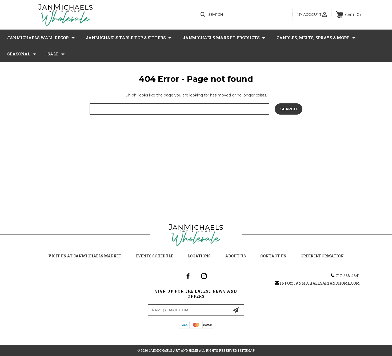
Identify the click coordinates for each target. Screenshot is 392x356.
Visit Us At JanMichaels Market (84, 255)
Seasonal (18, 53)
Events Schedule (154, 255)
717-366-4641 (348, 275)
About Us (235, 255)
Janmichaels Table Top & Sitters (126, 37)
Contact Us (273, 255)
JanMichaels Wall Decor (38, 37)
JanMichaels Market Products (221, 37)
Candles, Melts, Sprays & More (313, 37)
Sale (53, 53)
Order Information (322, 255)
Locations (199, 255)
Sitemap (247, 350)
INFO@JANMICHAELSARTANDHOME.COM (320, 283)
